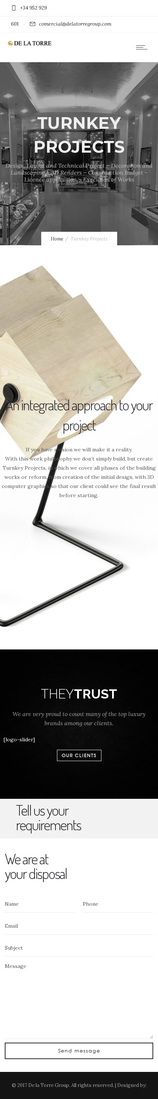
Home (57, 239)
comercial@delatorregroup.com (75, 24)
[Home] (29, 44)
